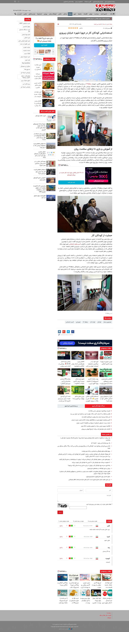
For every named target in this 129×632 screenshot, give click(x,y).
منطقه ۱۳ (85, 322)
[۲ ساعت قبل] (50, 118)
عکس (25, 14)
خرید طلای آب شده (25, 44)
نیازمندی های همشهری (98, 2)
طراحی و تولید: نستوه (64, 629)
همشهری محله (107, 322)
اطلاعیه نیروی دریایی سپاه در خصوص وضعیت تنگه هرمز (95, 426)
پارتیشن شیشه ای (25, 73)
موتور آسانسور (26, 27)
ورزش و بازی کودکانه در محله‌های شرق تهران (98, 469)
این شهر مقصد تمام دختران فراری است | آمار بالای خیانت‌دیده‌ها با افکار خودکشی (89, 480)
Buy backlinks (26, 63)
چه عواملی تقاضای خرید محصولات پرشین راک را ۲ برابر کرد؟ (39, 146)
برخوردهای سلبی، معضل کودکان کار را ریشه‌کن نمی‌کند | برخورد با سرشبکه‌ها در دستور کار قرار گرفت (84, 459)
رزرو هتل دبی (26, 84)
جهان (90, 14)
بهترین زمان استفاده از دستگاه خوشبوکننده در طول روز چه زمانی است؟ (40, 137)
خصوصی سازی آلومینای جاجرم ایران (40, 179)
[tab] (98, 406)
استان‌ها (39, 14)
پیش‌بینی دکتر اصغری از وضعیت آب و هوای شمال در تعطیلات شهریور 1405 (39, 189)
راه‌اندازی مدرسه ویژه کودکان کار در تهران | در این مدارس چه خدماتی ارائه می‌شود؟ (89, 466)
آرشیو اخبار (104, 14)
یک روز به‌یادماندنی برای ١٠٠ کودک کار (100, 443)
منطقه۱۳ (89, 84)
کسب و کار (18, 14)
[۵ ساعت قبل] (50, 126)
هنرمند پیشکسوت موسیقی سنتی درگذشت (99, 411)
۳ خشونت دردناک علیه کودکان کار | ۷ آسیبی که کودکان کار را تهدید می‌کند (91, 462)
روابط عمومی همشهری (69, 2)
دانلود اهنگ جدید (25, 81)
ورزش (45, 14)
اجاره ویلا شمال (26, 35)
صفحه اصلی (109, 24)
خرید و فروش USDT (24, 23)
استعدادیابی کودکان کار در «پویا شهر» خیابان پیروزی (85, 33)
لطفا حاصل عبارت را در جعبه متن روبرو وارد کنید (99, 504)
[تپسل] (59, 165)
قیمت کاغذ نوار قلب (40, 116)
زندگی (65, 14)
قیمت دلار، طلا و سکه (105, 615)
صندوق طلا (27, 69)
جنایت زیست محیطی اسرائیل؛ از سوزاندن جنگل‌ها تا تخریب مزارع (93, 423)
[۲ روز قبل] (50, 154)
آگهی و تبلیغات (87, 2)
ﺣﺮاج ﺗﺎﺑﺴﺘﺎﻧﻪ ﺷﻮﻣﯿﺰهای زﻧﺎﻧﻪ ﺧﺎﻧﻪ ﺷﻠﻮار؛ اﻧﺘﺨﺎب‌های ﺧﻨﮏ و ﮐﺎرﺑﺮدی (39, 127)
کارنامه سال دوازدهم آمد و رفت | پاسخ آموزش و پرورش (95, 429)
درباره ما (109, 613)
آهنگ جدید (27, 54)
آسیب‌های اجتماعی (75, 244)
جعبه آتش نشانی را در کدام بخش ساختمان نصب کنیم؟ (40, 163)
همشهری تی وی (79, 2)
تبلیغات (109, 618)
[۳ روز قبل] (50, 172)
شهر (75, 14)
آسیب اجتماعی (70, 322)
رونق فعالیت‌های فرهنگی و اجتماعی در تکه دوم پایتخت (96, 451)
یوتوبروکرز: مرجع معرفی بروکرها (26, 77)
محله (70, 14)
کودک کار (92, 322)
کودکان (99, 322)
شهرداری (78, 322)
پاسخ (61, 526)
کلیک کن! (44, 45)
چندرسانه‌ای (32, 14)
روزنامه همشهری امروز (110, 2)
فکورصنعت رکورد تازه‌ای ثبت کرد (40, 197)
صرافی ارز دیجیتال (25, 66)
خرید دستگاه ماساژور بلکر (24, 30)
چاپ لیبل (27, 60)
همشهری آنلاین (104, 7)
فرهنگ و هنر (52, 14)
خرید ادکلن (27, 38)
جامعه (80, 14)
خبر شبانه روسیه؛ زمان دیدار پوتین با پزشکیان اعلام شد (96, 417)
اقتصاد (85, 14)
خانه (111, 14)
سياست (96, 14)
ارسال (60, 512)
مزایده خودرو (26, 47)
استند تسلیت (26, 51)
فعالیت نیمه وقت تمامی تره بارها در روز (99, 19)
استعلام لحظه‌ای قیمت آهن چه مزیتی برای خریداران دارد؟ (40, 172)
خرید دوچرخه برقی (25, 57)
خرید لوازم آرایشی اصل (24, 41)
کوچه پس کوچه (97, 24)
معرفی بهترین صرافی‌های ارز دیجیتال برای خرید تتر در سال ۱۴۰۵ (40, 155)
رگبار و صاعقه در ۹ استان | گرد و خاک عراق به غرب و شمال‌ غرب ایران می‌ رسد (90, 414)
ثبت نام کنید (71, 182)
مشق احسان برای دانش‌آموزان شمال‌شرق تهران (98, 477)
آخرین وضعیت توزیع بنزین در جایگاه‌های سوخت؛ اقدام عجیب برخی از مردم (91, 420)
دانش (59, 14)
